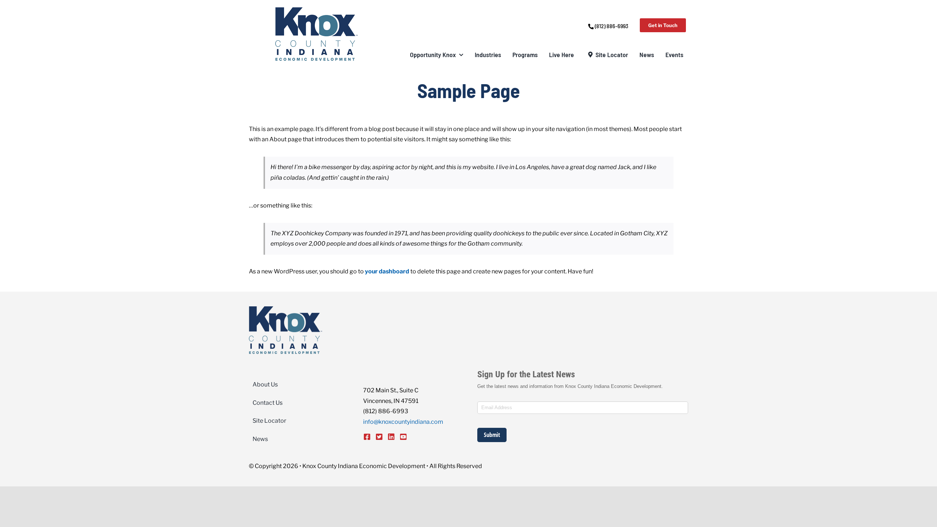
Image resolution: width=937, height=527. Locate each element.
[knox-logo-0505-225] (316, 10)
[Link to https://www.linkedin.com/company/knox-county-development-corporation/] (391, 437)
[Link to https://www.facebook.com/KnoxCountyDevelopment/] (367, 437)
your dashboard (387, 271)
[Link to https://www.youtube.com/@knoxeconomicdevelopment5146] (403, 437)
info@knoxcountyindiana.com (403, 421)
